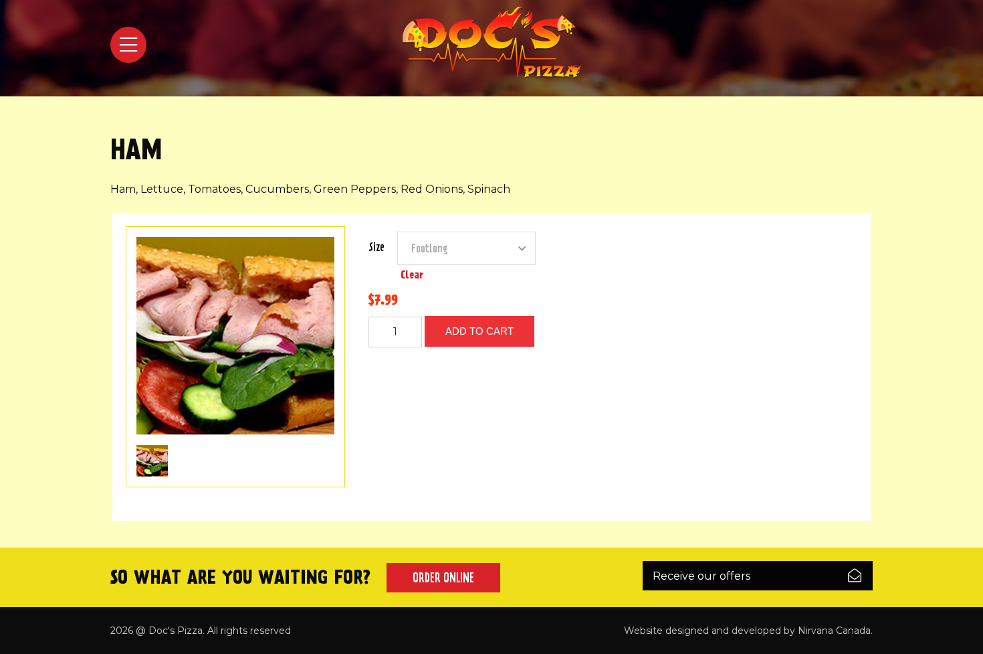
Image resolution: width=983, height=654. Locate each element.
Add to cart (479, 331)
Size (376, 247)
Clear (412, 275)
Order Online (443, 577)
